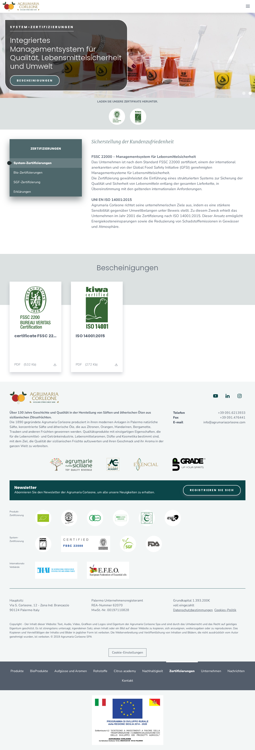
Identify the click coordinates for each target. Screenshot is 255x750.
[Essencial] (146, 464)
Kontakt (127, 680)
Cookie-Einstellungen (127, 652)
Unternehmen (211, 671)
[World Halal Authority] (147, 518)
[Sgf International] (128, 544)
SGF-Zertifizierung (27, 182)
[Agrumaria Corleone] (20, 6)
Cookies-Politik (225, 610)
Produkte (17, 671)
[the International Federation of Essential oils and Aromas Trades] (56, 570)
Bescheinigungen (35, 81)
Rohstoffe (100, 671)
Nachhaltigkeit (152, 671)
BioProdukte (39, 671)
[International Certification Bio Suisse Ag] (121, 518)
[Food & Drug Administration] (154, 544)
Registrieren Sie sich (212, 490)
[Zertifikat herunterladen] (117, 116)
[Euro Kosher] (173, 518)
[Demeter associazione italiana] (69, 518)
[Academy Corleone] (113, 464)
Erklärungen (22, 192)
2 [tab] (250, 93)
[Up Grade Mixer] (189, 464)
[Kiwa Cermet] (43, 544)
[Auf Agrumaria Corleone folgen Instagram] (239, 396)
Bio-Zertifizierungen (28, 172)
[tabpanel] (127, 55)
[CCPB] (43, 518)
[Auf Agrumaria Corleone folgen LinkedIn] (227, 396)
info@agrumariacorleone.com (224, 422)
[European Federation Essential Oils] (108, 570)
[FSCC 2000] (85, 544)
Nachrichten (236, 671)
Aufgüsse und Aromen (70, 671)
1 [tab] (243, 93)
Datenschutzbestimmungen (193, 610)
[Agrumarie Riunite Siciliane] (71, 464)
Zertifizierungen (45, 148)
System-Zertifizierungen (33, 163)
